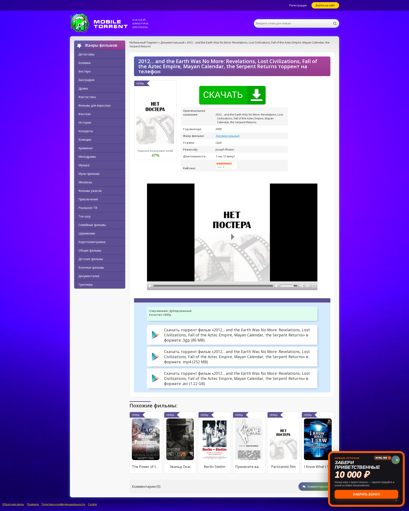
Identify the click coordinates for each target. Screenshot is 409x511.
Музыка (83, 165)
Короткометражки (91, 242)
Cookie (92, 504)
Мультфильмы (88, 174)
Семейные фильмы (92, 225)
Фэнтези (84, 114)
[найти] (335, 23)
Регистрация (298, 5)
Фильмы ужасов (90, 191)
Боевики (84, 63)
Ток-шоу (84, 216)
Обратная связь (13, 504)
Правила (33, 504)
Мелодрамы (87, 157)
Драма (83, 88)
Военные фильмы (91, 267)
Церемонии (86, 233)
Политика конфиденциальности (63, 504)
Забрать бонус (366, 494)
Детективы (86, 54)
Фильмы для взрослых (94, 105)
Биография (86, 80)
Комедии (84, 140)
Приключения (88, 199)
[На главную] (112, 23)
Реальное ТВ (87, 208)
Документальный (227, 136)
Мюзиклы (85, 182)
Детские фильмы (90, 259)
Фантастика (87, 97)
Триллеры (85, 284)
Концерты (85, 131)
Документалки (88, 276)
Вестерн (84, 71)
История (84, 122)
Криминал (85, 148)
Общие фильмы (89, 250)
